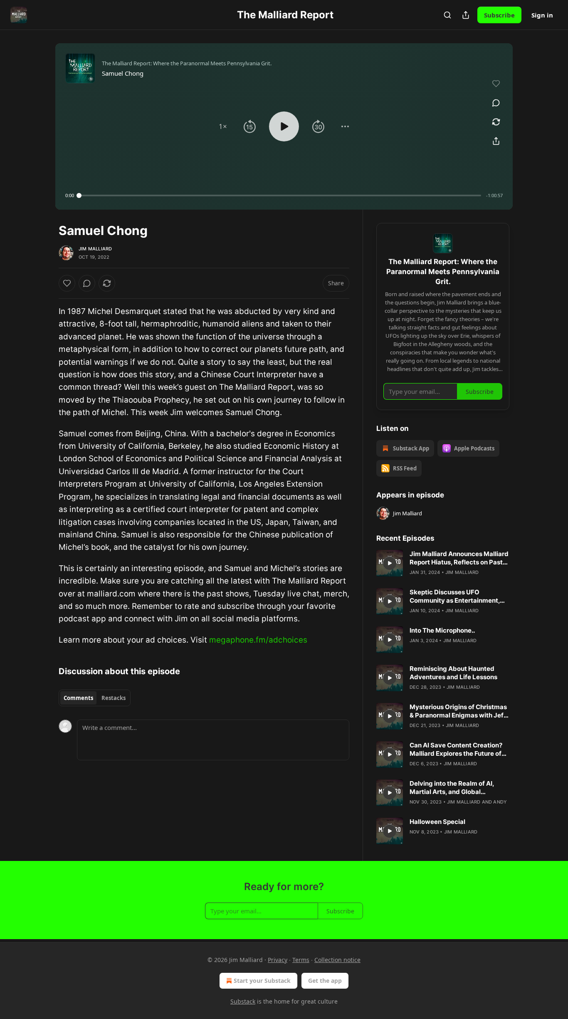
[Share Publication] (465, 15)
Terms (300, 960)
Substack (242, 1001)
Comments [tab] (78, 698)
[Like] (67, 283)
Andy (500, 802)
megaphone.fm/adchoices (258, 640)
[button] (222, 126)
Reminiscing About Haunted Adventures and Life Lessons (453, 673)
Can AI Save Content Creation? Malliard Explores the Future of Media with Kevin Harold (456, 749)
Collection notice (337, 960)
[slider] (280, 195)
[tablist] (95, 698)
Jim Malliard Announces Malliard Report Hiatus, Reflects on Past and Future (459, 558)
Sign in (542, 15)
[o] (389, 563)
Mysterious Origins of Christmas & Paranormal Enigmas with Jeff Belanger (458, 711)
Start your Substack (262, 980)
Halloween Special (437, 822)
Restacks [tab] (113, 698)
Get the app (325, 980)
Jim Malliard (95, 249)
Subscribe (499, 15)
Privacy (277, 960)
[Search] (447, 15)
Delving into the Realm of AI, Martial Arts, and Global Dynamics (452, 787)
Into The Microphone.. (442, 630)
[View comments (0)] (496, 102)
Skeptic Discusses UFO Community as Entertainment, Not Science (455, 596)
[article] (443, 563)
